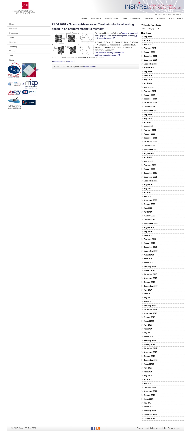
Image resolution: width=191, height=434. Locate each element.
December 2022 (150, 138)
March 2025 (148, 44)
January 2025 (149, 52)
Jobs (171, 18)
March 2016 (148, 337)
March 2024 (148, 87)
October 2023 (149, 107)
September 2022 (150, 150)
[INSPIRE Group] (95, 6)
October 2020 (149, 204)
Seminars (135, 18)
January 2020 (149, 216)
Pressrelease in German (62, 61)
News (84, 18)
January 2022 (149, 169)
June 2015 (148, 372)
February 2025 (150, 48)
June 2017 (148, 294)
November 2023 (150, 103)
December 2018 (150, 247)
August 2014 (149, 399)
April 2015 (148, 379)
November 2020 (150, 200)
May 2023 (148, 118)
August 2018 (149, 255)
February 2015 (150, 387)
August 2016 (149, 321)
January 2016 (149, 344)
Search (169, 15)
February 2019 (150, 239)
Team (124, 18)
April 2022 (148, 157)
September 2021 (150, 181)
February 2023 (150, 130)
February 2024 (150, 91)
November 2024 (150, 60)
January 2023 (149, 134)
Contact (179, 15)
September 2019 (150, 224)
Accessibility (161, 428)
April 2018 (148, 259)
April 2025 (148, 40)
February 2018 (150, 266)
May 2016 (148, 333)
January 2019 (149, 243)
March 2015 (148, 383)
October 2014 (149, 395)
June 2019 (148, 235)
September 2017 (150, 286)
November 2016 (150, 313)
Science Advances (104, 38)
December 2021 (150, 173)
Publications (111, 18)
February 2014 (150, 411)
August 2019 (149, 228)
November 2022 (150, 142)
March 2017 (148, 302)
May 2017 (148, 298)
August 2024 (149, 68)
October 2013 (149, 418)
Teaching (148, 18)
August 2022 (149, 153)
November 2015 (150, 352)
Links (180, 18)
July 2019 (148, 231)
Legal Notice (150, 428)
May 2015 (148, 376)
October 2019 (149, 220)
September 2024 (150, 64)
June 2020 (148, 208)
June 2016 (148, 329)
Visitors (161, 18)
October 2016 (149, 317)
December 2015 (150, 348)
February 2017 (150, 305)
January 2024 (149, 95)
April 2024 (148, 83)
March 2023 (148, 126)
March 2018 (148, 263)
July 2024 (148, 72)
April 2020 (148, 212)
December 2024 (150, 56)
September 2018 (150, 251)
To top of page (174, 428)
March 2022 (148, 161)
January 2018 (149, 270)
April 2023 (148, 122)
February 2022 (150, 165)
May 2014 (148, 403)
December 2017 (150, 274)
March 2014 (148, 407)
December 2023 (150, 99)
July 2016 (148, 325)
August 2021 (149, 185)
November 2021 (150, 177)
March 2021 (148, 196)
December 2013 (150, 415)
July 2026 (148, 37)
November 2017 (150, 278)
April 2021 (148, 192)
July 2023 (148, 114)
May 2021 (148, 188)
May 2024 (148, 79)
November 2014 (150, 391)
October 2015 (149, 356)
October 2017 (149, 282)
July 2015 (148, 368)
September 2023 (150, 111)
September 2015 (150, 360)
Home (160, 15)
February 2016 (150, 341)
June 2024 (148, 75)
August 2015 (149, 364)
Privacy (140, 428)
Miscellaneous (89, 66)
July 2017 (148, 290)
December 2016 (150, 309)
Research (96, 18)
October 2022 (149, 146)
